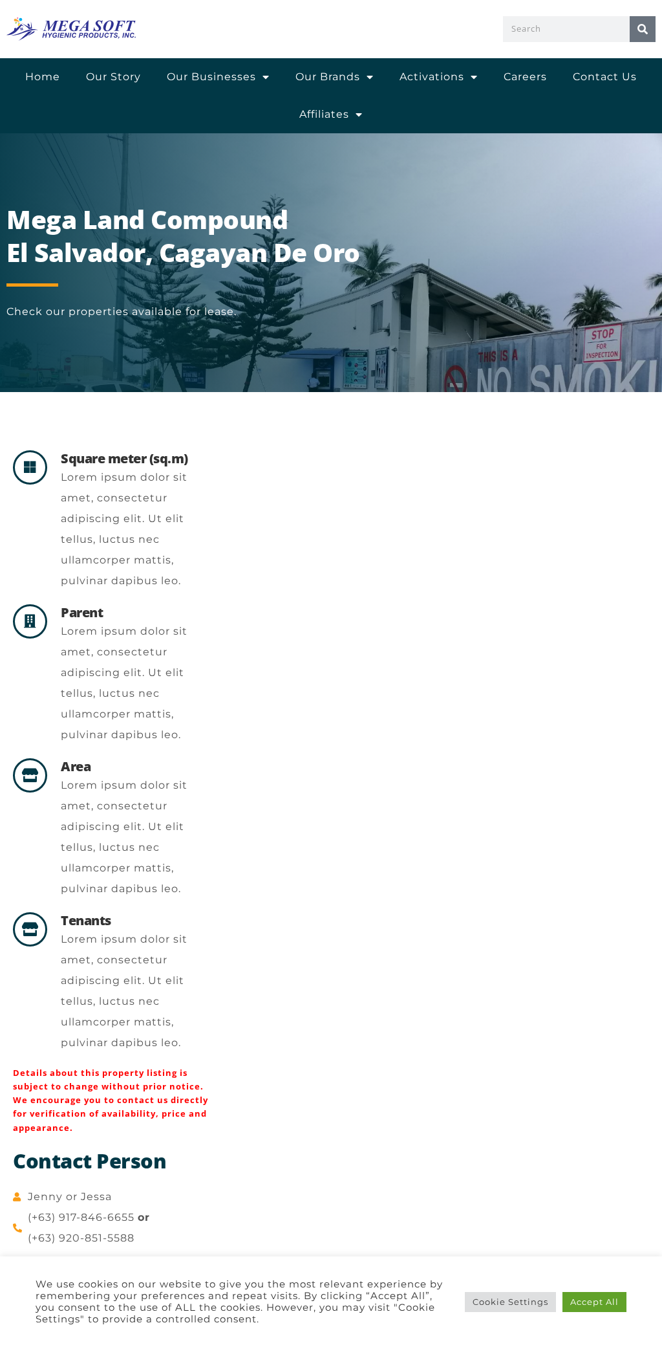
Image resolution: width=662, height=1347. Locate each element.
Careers (525, 77)
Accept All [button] (594, 1302)
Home (42, 77)
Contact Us (605, 77)
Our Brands (327, 77)
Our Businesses (211, 77)
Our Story (113, 77)
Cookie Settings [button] (510, 1302)
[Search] (643, 29)
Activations (432, 77)
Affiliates (324, 114)
